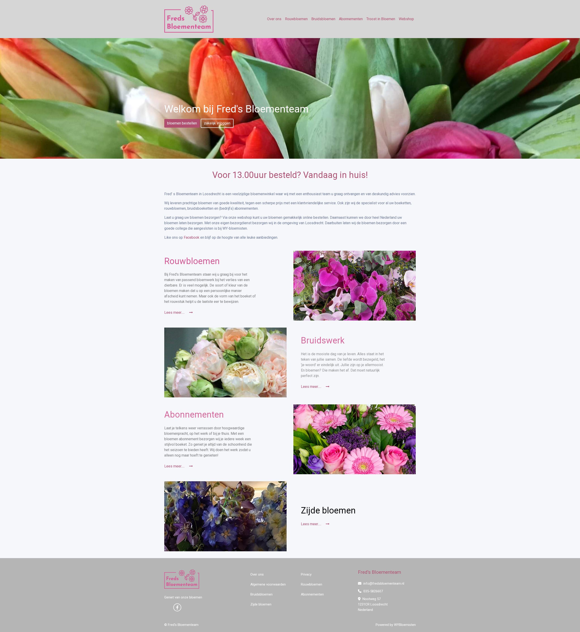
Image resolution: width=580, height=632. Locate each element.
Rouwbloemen (296, 19)
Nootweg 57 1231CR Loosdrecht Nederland (373, 604)
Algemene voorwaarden (268, 584)
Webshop (406, 19)
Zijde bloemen (260, 604)
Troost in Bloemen (380, 19)
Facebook (191, 237)
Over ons (274, 19)
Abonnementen (351, 19)
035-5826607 (372, 591)
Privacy (306, 574)
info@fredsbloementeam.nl (383, 583)
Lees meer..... (175, 312)
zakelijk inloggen (217, 123)
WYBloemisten (405, 625)
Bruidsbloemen (323, 19)
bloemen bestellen (182, 123)
